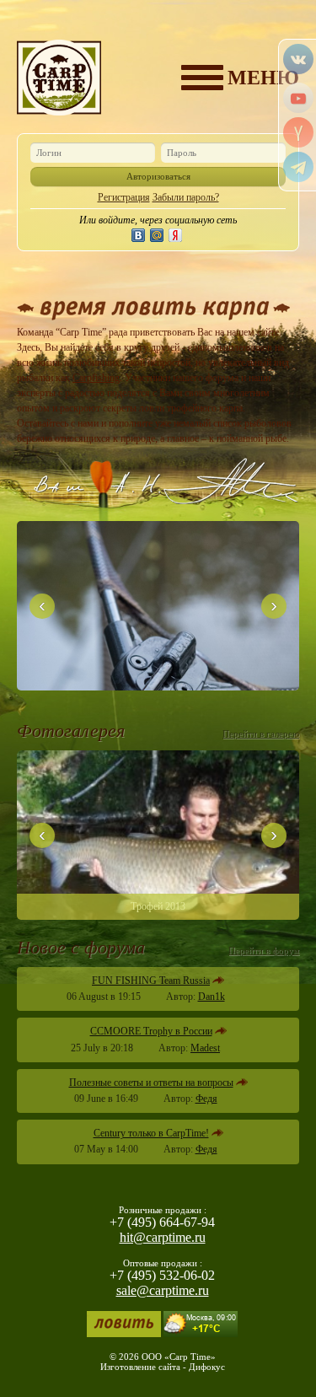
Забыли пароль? (186, 197)
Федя (206, 1098)
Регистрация (124, 197)
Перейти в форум (263, 950)
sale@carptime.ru (162, 1290)
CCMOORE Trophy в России (151, 1031)
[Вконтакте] (138, 235)
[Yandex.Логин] (175, 235)
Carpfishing (96, 378)
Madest (205, 1048)
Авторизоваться (158, 176)
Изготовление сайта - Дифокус (162, 1367)
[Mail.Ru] (156, 235)
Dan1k (211, 996)
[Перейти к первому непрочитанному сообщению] (218, 980)
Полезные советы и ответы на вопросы (151, 1082)
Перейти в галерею (260, 733)
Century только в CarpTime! (151, 1133)
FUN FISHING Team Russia (151, 980)
